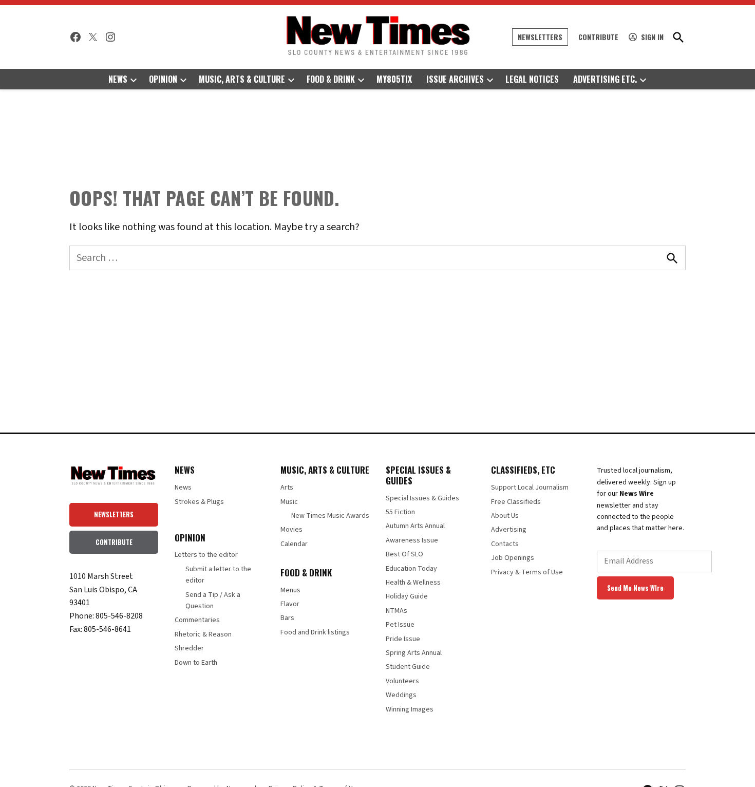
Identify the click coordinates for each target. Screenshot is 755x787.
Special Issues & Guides (422, 498)
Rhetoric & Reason (203, 634)
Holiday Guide (407, 596)
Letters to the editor (206, 555)
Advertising (508, 529)
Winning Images (409, 709)
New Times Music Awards (330, 516)
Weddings (401, 695)
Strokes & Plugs (199, 502)
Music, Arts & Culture (242, 79)
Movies (291, 529)
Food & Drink (331, 79)
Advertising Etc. (605, 79)
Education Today (411, 569)
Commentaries (197, 620)
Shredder (189, 648)
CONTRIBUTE (114, 542)
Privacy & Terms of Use (527, 572)
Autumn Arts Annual (415, 526)
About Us (505, 516)
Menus (290, 590)
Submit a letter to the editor (218, 575)
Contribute (598, 36)
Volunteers (402, 681)
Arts (286, 487)
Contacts (505, 544)
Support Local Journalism (530, 487)
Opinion (163, 79)
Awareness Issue (412, 540)
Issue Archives (455, 79)
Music (289, 502)
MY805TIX (394, 79)
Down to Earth (196, 663)
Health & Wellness (413, 582)
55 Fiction (400, 512)
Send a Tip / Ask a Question (212, 600)
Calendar (294, 544)
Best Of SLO (404, 554)
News (117, 79)
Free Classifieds (516, 502)
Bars (287, 618)
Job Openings (512, 558)
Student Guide (408, 667)
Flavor (289, 604)
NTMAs (396, 611)
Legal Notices (532, 79)
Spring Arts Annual (414, 653)
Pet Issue (400, 625)
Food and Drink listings (315, 632)
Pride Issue (403, 639)
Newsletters (540, 36)
